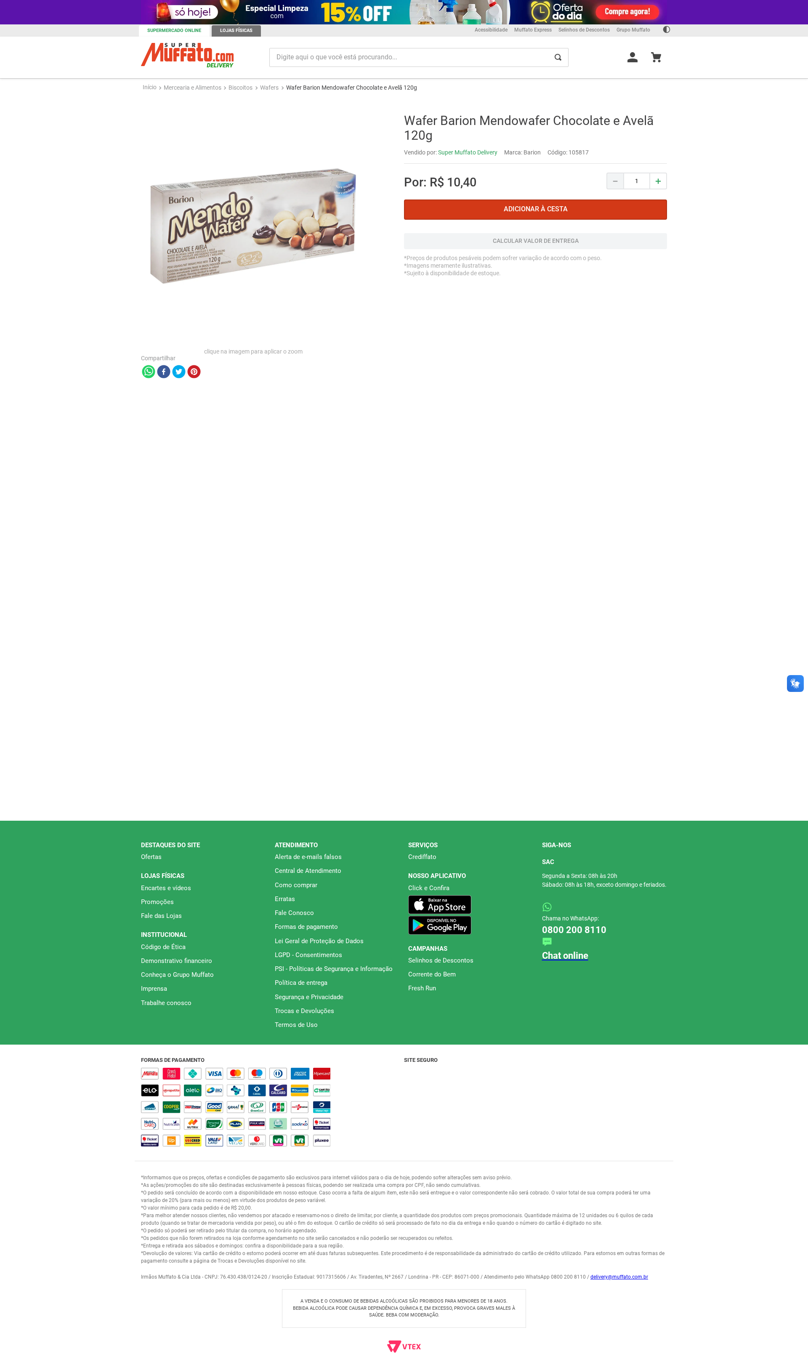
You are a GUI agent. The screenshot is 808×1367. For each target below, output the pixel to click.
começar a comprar (404, 108)
